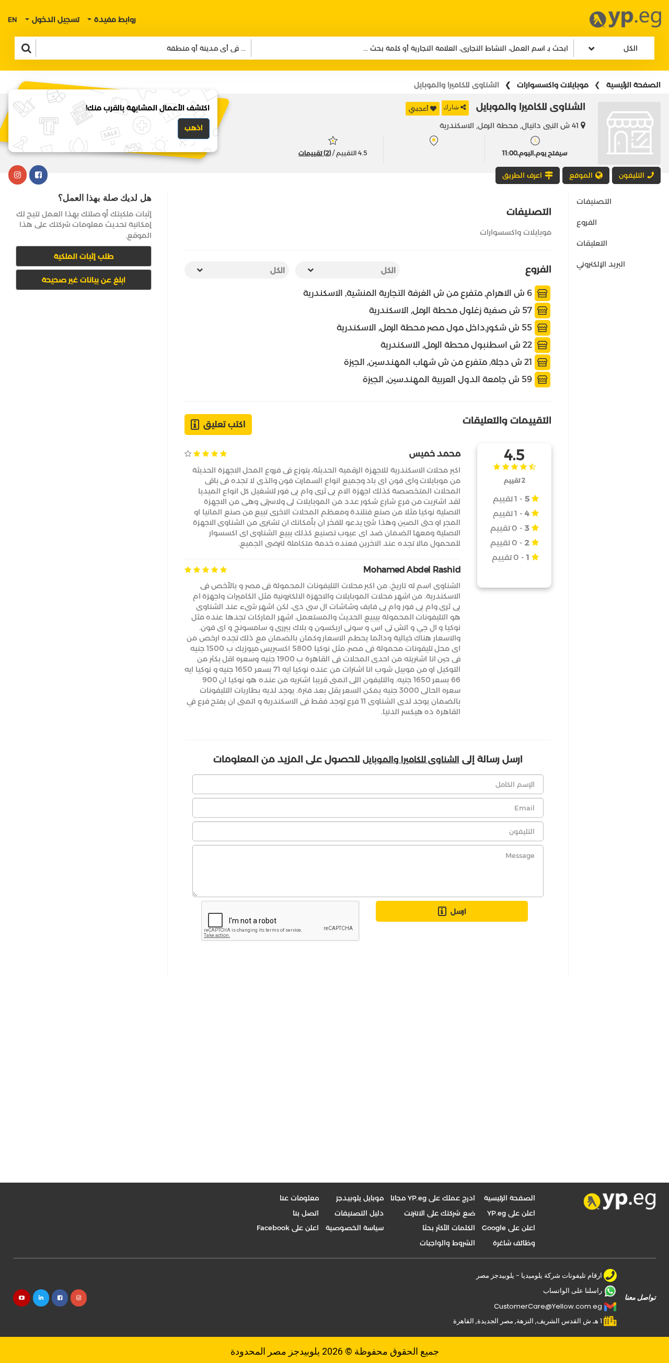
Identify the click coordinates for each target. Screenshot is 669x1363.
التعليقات (591, 243)
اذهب (193, 127)
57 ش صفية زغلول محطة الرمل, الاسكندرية (451, 310)
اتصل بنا (306, 1213)
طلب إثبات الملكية (84, 256)
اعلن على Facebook (288, 1227)
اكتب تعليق (224, 424)
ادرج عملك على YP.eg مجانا (432, 1198)
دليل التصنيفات (359, 1213)
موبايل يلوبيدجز (360, 1198)
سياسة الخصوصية (355, 1227)
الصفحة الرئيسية (633, 84)
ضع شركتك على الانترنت (439, 1213)
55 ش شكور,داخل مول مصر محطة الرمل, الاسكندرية (435, 328)
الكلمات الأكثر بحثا (448, 1227)
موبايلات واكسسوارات (553, 84)
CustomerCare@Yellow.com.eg (548, 1306)
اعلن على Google (508, 1227)
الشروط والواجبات (447, 1243)
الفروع (586, 222)
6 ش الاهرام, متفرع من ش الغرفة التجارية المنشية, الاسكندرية (418, 293)
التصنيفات (594, 201)
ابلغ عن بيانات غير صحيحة (83, 279)
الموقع (581, 175)
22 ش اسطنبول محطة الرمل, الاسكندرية (457, 345)
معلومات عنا (299, 1198)
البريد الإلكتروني (600, 264)
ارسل (458, 911)
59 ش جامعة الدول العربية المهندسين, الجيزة (448, 379)
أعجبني (419, 108)
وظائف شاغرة (514, 1243)
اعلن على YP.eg (511, 1213)
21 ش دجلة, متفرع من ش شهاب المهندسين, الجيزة (439, 362)
